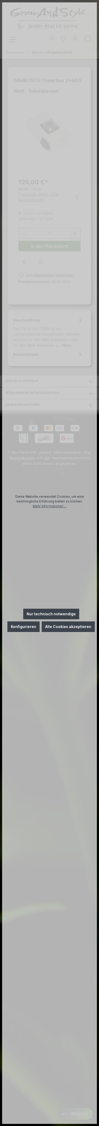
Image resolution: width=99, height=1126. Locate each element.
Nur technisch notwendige (51, 614)
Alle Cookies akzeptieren (68, 626)
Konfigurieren (23, 626)
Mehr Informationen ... (50, 506)
